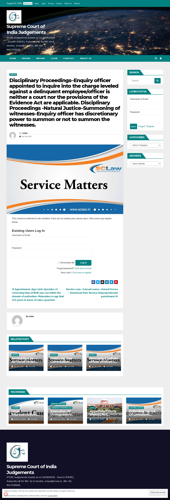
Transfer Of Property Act (61, 407)
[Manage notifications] (6, 494)
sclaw (25, 133)
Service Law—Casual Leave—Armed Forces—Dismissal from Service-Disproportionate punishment (92, 293)
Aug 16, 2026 (20, 419)
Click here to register (81, 272)
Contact (59, 4)
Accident (15, 407)
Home (36, 4)
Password (16, 248)
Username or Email (21, 235)
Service (13, 74)
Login (43, 4)
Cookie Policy (53, 496)
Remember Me (67, 263)
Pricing (50, 4)
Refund (77, 4)
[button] (156, 58)
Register (150, 126)
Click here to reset (82, 268)
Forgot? (141, 126)
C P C (92, 407)
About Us (68, 4)
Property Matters (58, 403)
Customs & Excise (136, 407)
